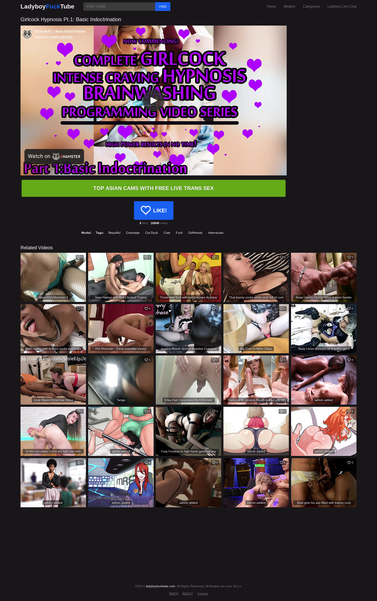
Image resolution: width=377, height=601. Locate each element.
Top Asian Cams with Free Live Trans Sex (153, 188)
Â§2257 (187, 593)
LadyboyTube (47, 6)
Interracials (215, 232)
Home (271, 6)
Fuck (179, 232)
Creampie (133, 232)
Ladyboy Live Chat (341, 6)
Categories (311, 6)
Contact (202, 593)
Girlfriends (195, 232)
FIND (162, 6)
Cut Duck (151, 232)
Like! (160, 210)
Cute (167, 232)
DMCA (173, 593)
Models (289, 6)
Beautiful (114, 232)
